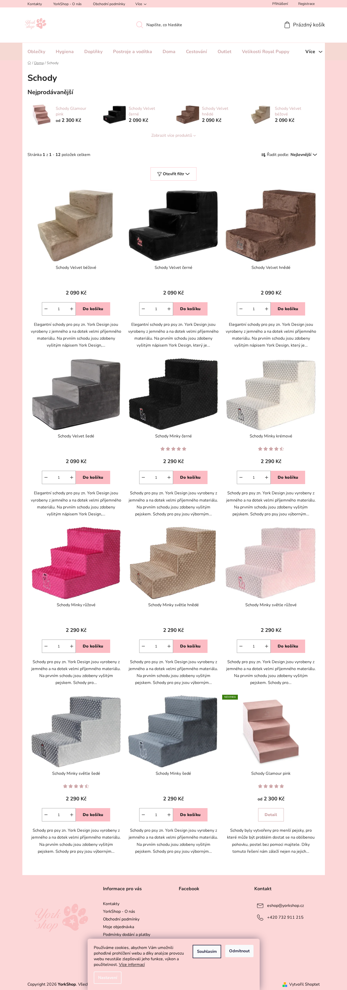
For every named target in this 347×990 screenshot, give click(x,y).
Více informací (132, 964)
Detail (271, 815)
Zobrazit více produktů (171, 135)
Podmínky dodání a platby (126, 934)
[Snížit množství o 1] (46, 308)
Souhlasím (207, 951)
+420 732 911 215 (285, 917)
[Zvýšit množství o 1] (72, 308)
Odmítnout (239, 951)
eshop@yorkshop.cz (285, 905)
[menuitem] (36, 51)
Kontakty (34, 4)
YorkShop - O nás (67, 4)
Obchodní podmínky (109, 4)
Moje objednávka (118, 927)
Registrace (306, 3)
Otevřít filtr (173, 174)
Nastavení (107, 978)
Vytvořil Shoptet (304, 984)
